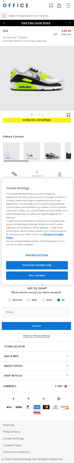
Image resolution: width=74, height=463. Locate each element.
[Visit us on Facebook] (14, 398)
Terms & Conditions (16, 452)
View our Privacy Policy (36, 335)
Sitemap (8, 425)
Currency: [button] (32, 386)
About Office (13, 366)
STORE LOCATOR (14, 346)
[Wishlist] (49, 6)
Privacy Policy (11, 431)
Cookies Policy (12, 445)
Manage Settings (37, 255)
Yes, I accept (37, 275)
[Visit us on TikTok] (59, 398)
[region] (37, 231)
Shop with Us (13, 375)
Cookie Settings (13, 438)
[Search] (4, 16)
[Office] (16, 5)
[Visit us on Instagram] (44, 398)
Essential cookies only (37, 265)
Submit (36, 326)
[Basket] (57, 6)
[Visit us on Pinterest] (29, 398)
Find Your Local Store (36, 23)
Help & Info (11, 356)
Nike (5, 31)
